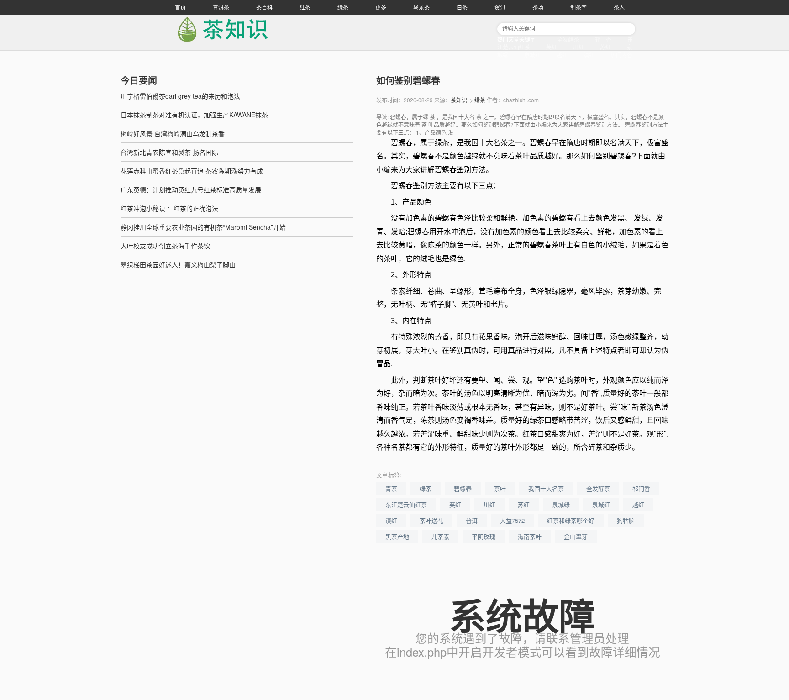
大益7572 (512, 520)
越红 (562, 54)
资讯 (499, 7)
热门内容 (621, 54)
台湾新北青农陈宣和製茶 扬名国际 (169, 152)
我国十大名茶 (546, 488)
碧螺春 (463, 488)
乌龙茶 (421, 7)
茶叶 (500, 488)
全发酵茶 (568, 39)
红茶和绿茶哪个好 (570, 520)
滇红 (589, 54)
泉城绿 (561, 504)
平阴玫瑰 (483, 536)
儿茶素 (440, 536)
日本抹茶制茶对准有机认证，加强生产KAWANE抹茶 (194, 114)
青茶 (391, 488)
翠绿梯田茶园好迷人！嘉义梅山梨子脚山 (178, 264)
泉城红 (532, 54)
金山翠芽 (576, 536)
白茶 (462, 7)
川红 (578, 47)
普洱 (472, 520)
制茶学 (578, 7)
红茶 (305, 7)
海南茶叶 (530, 536)
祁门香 (603, 39)
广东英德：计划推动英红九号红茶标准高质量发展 (191, 189)
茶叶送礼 (431, 520)
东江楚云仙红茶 (406, 504)
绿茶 (342, 7)
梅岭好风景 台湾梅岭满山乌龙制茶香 (173, 133)
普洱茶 (221, 7)
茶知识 (459, 100)
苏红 (605, 47)
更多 (380, 7)
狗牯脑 (626, 520)
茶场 (537, 7)
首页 (180, 7)
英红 (551, 47)
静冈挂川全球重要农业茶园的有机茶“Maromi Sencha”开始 (203, 227)
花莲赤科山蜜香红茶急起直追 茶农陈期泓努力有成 (192, 170)
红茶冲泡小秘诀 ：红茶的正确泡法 (169, 208)
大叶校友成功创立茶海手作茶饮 (165, 245)
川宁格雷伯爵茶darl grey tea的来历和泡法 (180, 95)
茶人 (619, 7)
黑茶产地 (397, 536)
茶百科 (264, 7)
